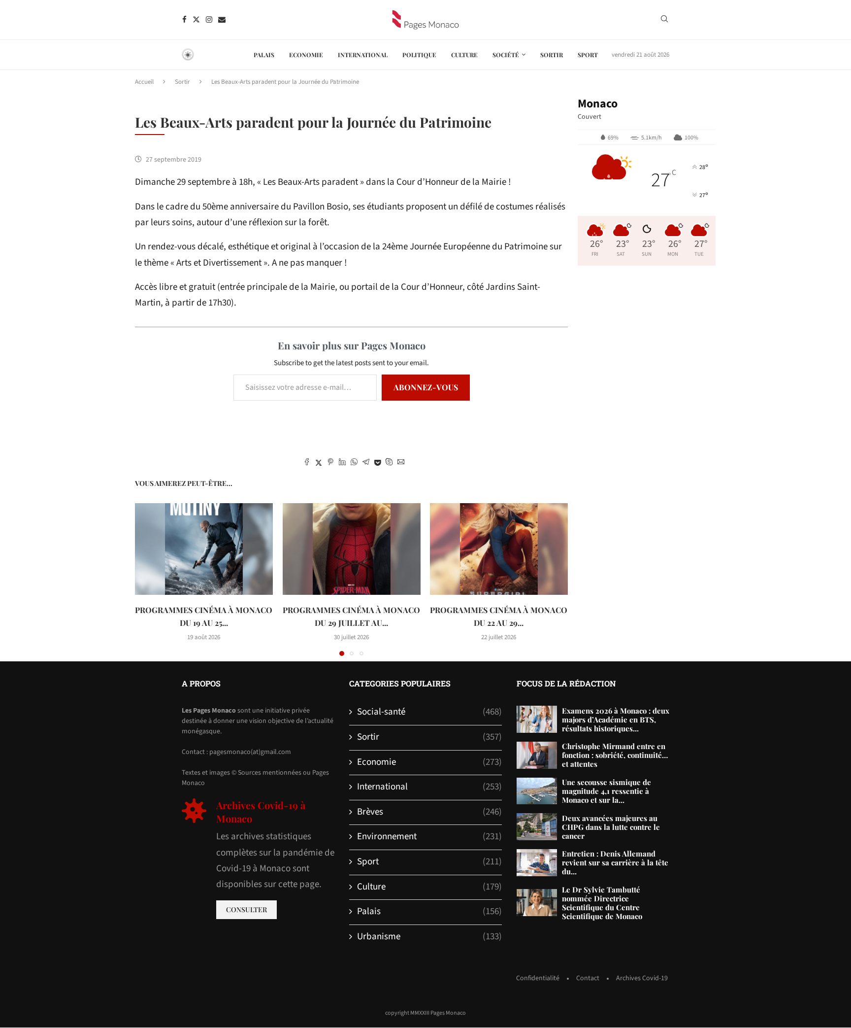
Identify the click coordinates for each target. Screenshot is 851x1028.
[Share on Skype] (389, 463)
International (363, 55)
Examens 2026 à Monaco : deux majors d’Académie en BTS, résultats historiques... (615, 719)
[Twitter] (196, 19)
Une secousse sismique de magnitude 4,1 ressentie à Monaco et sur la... (606, 791)
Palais (264, 55)
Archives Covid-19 (642, 978)
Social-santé (429, 712)
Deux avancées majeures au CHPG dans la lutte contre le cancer (611, 827)
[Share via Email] (400, 463)
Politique (419, 55)
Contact (587, 978)
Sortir (551, 55)
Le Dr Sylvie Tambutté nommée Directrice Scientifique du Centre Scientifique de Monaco (602, 903)
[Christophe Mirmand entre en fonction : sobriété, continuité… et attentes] (537, 755)
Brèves (429, 812)
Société (505, 55)
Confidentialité (537, 978)
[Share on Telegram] (365, 463)
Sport (588, 55)
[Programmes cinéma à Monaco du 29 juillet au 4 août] (352, 549)
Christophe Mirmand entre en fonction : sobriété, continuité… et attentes (615, 755)
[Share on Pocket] (377, 463)
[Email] (222, 19)
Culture (464, 55)
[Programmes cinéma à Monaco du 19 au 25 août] (204, 549)
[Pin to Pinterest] (330, 463)
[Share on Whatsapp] (354, 463)
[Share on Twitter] (318, 463)
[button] (148, 579)
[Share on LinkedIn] (342, 463)
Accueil (144, 81)
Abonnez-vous (425, 387)
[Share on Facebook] (306, 463)
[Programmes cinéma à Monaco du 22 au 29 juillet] (499, 549)
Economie (306, 55)
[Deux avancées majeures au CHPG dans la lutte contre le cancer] (537, 826)
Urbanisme (429, 936)
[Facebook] (184, 19)
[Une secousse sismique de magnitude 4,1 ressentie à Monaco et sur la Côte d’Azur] (537, 791)
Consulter (246, 909)
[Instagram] (209, 19)
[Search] (664, 20)
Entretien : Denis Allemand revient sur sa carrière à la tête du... (615, 862)
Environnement (429, 836)
